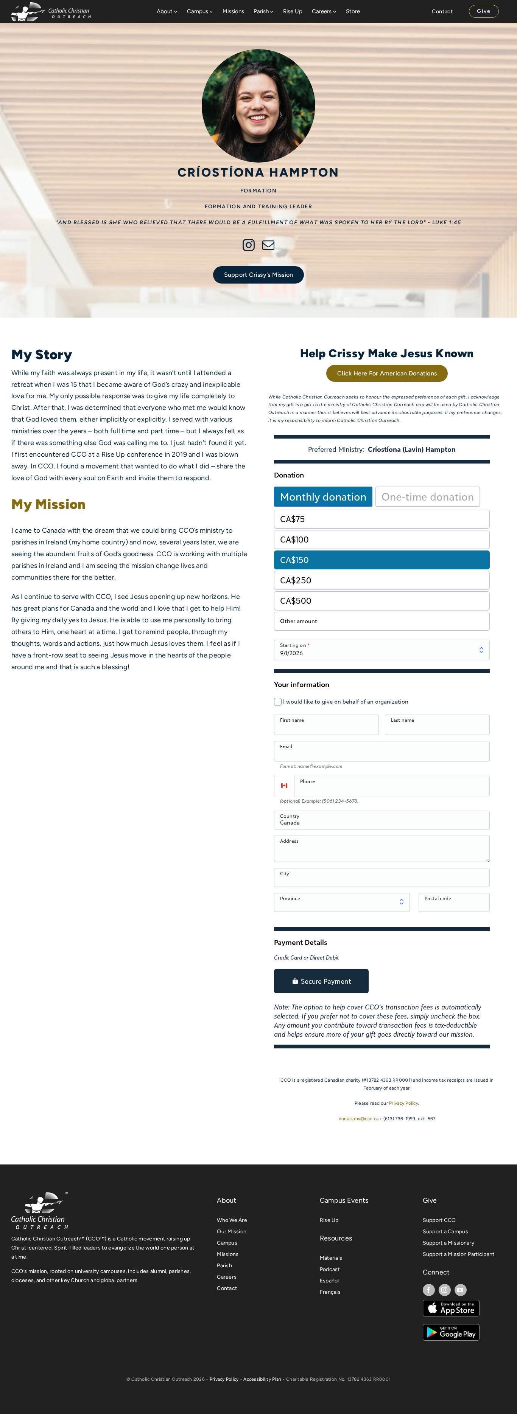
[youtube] (461, 1290)
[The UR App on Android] (451, 1327)
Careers (227, 1277)
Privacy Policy (403, 1103)
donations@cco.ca (358, 1118)
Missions (227, 1254)
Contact (227, 1288)
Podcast (330, 1269)
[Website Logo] (51, 6)
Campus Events (344, 1200)
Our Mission (231, 1231)
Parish (224, 1265)
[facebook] (429, 1290)
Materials (331, 1258)
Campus (227, 1243)
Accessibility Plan (262, 1379)
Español (329, 1281)
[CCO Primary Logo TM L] (39, 1194)
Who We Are (232, 1220)
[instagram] (249, 245)
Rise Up (329, 1220)
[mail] (268, 245)
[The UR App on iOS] (451, 1303)
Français (330, 1292)
